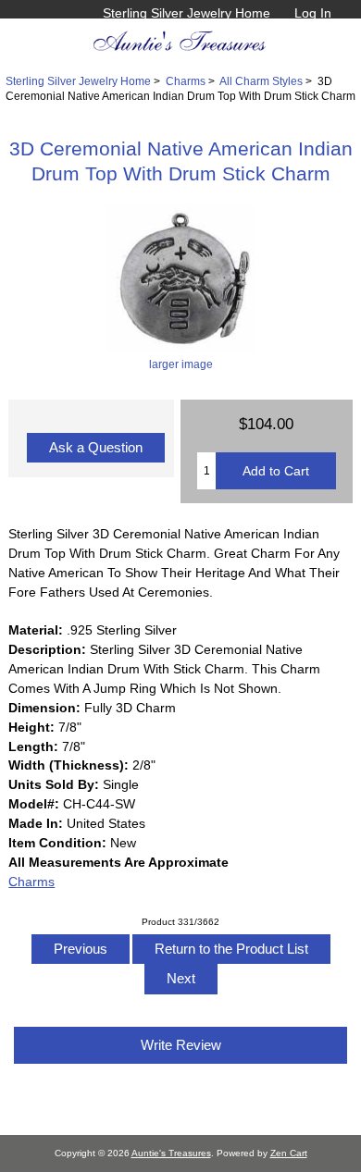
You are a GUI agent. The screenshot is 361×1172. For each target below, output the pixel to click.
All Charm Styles (261, 81)
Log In (312, 13)
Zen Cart (288, 1153)
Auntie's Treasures (171, 1153)
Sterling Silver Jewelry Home (186, 13)
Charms (185, 81)
